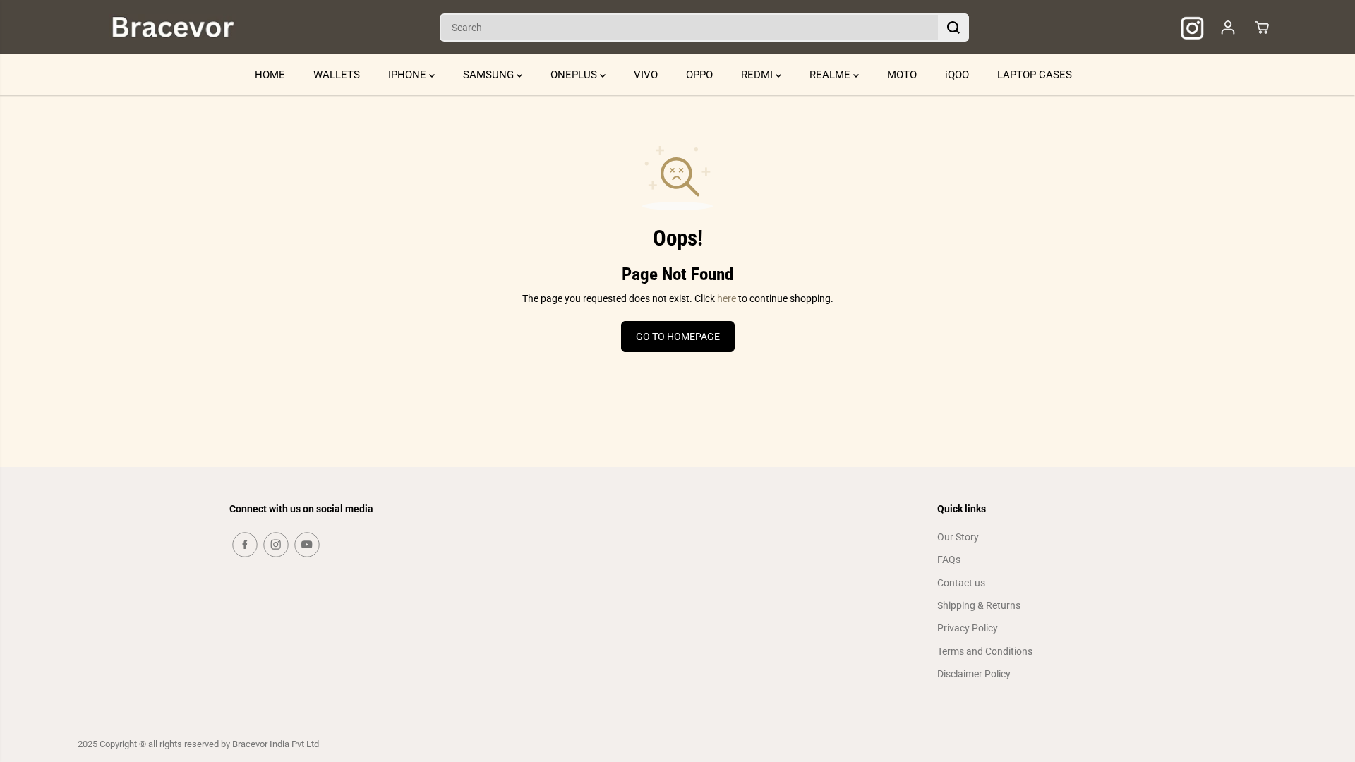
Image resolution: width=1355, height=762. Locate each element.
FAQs (948, 559)
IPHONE (408, 74)
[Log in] (1227, 27)
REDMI (758, 74)
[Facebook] (244, 544)
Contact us (961, 582)
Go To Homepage (678, 336)
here (726, 298)
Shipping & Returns (978, 605)
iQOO (957, 74)
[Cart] (1261, 27)
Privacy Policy (967, 628)
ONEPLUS (575, 74)
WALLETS (336, 74)
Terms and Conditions (984, 651)
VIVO (646, 74)
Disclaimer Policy (974, 673)
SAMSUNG (490, 74)
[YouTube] (307, 544)
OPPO (699, 74)
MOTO (902, 74)
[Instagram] (275, 544)
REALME (831, 74)
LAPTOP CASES (1034, 74)
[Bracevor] (172, 27)
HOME (270, 74)
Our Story (958, 537)
